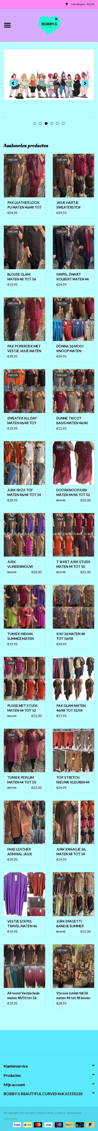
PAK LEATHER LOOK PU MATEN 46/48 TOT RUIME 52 (24, 205)
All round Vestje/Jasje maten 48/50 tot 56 (23, 995)
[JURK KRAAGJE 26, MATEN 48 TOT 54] (73, 822)
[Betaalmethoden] (16, 1124)
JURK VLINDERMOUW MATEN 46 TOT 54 (21, 564)
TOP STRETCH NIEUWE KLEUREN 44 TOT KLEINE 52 (72, 780)
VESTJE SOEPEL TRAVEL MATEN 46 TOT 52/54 (22, 923)
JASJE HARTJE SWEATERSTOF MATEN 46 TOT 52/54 (73, 205)
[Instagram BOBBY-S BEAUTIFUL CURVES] (74, 1044)
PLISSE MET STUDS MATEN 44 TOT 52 (22, 708)
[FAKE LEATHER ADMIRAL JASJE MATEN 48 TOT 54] (24, 822)
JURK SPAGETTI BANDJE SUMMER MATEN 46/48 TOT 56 (73, 923)
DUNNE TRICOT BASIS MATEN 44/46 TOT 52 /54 (72, 420)
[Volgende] (85, 83)
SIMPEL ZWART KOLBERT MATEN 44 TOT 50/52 (72, 277)
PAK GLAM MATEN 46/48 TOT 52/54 (71, 708)
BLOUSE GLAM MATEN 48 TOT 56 (21, 276)
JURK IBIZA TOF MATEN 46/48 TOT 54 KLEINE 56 (24, 492)
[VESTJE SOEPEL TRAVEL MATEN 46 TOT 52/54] (24, 894)
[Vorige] (13, 83)
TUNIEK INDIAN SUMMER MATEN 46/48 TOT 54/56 (20, 636)
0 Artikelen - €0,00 (82, 4)
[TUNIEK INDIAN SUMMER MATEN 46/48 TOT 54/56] (24, 606)
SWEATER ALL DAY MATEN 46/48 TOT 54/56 (22, 420)
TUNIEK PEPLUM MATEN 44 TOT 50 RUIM (21, 780)
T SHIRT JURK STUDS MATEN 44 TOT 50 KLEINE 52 (73, 564)
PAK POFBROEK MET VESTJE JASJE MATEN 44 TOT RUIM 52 (24, 348)
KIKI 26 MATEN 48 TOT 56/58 (70, 636)
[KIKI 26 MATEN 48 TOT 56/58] (73, 606)
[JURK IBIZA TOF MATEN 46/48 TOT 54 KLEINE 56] (24, 463)
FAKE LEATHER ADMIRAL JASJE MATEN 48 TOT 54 (21, 851)
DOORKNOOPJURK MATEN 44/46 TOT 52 (73, 492)
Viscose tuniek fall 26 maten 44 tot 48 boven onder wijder (73, 995)
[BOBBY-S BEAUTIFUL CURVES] (56, 25)
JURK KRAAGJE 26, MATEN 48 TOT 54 (71, 851)
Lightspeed (11, 1118)
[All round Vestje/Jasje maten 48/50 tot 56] (24, 966)
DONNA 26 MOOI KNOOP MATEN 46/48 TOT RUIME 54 (72, 348)
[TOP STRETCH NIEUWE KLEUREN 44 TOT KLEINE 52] (73, 750)
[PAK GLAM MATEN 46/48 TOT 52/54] (73, 678)
